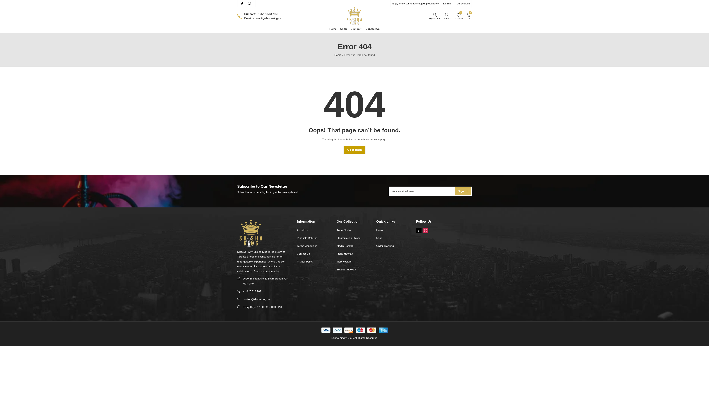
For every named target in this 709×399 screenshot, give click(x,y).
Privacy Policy (305, 261)
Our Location (463, 3)
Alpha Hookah (345, 253)
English (447, 3)
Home (337, 54)
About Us (302, 230)
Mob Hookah (344, 261)
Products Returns (307, 237)
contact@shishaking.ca (256, 299)
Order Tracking (385, 245)
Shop (379, 237)
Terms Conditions (307, 245)
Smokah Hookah (346, 269)
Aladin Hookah (345, 245)
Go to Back (354, 149)
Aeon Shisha (344, 230)
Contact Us (303, 253)
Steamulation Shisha (349, 237)
